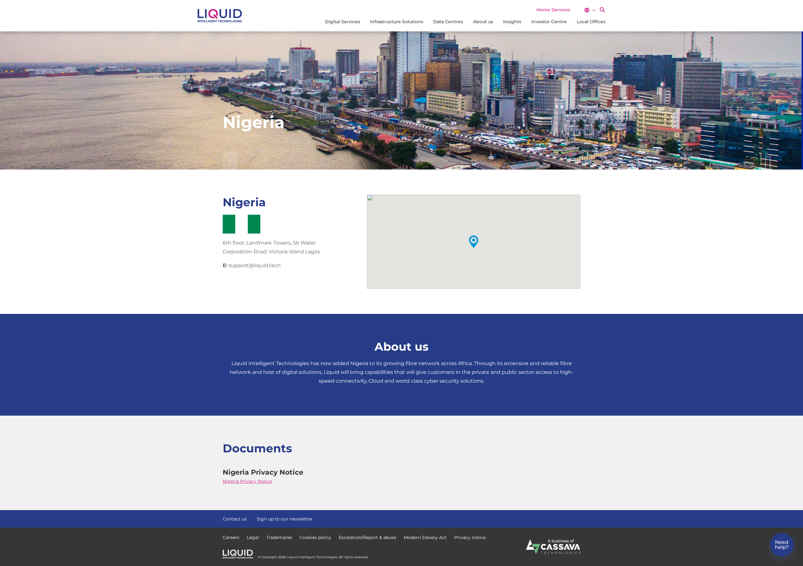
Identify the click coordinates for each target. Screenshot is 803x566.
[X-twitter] (566, 518)
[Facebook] (554, 518)
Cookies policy (315, 537)
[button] (589, 10)
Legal (253, 537)
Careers (231, 537)
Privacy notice (470, 537)
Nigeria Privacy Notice (247, 481)
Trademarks (279, 537)
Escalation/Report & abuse (367, 537)
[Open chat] (782, 545)
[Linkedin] (577, 518)
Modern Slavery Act (425, 537)
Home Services (553, 10)
